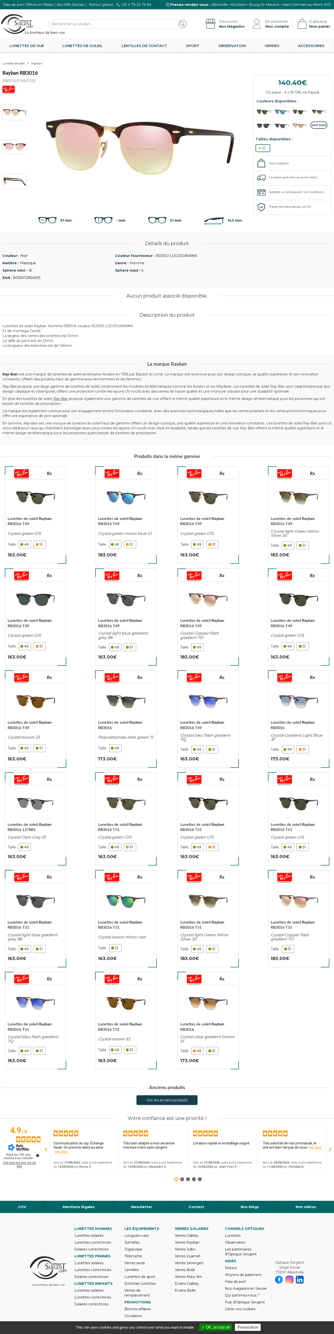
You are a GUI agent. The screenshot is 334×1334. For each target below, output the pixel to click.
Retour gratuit (101, 4)
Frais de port (235, 1281)
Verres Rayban (187, 1242)
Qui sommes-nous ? (242, 1295)
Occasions (133, 1316)
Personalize (247, 1327)
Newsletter (141, 1207)
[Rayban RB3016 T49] (35, 515)
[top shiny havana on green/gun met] (265, 126)
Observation (232, 45)
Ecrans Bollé (185, 1290)
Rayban (36, 63)
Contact (196, 1207)
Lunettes (233, 1235)
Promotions (137, 1302)
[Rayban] (21, 474)
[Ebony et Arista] (265, 112)
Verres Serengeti (189, 1263)
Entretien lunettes (140, 1283)
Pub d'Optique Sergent (245, 1302)
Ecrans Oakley (187, 1283)
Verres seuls (134, 1263)
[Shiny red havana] (319, 112)
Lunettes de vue (27, 45)
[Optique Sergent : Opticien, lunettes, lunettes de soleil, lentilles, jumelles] (17, 24)
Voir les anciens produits (167, 1100)
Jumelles (132, 1242)
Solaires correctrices (91, 1249)
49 (26, 544)
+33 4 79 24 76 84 (136, 4)
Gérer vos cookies (240, 1309)
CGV (22, 1207)
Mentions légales (79, 1207)
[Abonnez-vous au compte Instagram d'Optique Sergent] (290, 1280)
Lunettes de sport (139, 1276)
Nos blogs (250, 1207)
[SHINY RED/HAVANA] (301, 126)
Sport (193, 45)
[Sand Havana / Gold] (283, 112)
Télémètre (133, 1256)
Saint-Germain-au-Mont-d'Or (306, 4)
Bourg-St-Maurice (264, 4)
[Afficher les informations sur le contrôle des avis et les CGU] (38, 1155)
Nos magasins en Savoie (246, 1288)
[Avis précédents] (45, 1149)
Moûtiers (238, 4)
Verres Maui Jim (188, 1276)
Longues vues (136, 1235)
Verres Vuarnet (187, 1256)
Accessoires (311, 45)
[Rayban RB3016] (125, 718)
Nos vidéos (306, 1207)
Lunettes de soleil (83, 45)
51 (264, 148)
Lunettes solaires (88, 1235)
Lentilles (131, 1270)
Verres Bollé (185, 1270)
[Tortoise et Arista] (301, 112)
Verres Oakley (186, 1235)
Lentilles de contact (144, 45)
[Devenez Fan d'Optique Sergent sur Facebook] (279, 1280)
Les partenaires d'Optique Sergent (241, 1251)
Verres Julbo (185, 1249)
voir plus (61, 1152)
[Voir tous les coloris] (319, 125)
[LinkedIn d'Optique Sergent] (300, 1280)
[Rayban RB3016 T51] (35, 918)
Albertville (219, 4)
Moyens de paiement (243, 1275)
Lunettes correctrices (92, 1242)
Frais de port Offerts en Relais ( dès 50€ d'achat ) (44, 4)
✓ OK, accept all (215, 1327)
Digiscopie (133, 1249)
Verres (272, 45)
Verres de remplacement (137, 1293)
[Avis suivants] (330, 1149)
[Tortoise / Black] (283, 126)
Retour (231, 1268)
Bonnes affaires (137, 1309)
